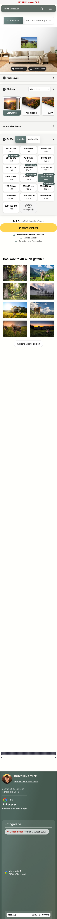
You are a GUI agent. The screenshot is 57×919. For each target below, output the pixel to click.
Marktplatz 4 (15, 871)
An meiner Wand (39, 69)
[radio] (11, 150)
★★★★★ (9, 804)
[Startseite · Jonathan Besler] (11, 8)
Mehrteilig (33, 139)
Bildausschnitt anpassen (38, 20)
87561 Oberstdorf (17, 874)
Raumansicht (13, 20)
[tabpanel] (28, 108)
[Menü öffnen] (50, 9)
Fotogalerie (13, 824)
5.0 (11, 799)
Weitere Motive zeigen (28, 343)
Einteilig (20, 139)
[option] (12, 106)
